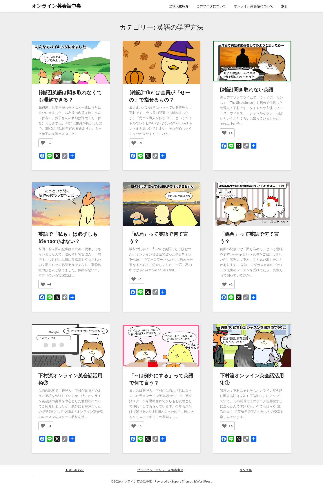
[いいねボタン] (43, 143)
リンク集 (246, 470)
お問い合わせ (74, 470)
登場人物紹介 (179, 6)
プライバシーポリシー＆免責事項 (160, 470)
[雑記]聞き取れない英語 (246, 89)
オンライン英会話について (253, 6)
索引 (284, 6)
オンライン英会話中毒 (56, 6)
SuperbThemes (182, 481)
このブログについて (211, 6)
